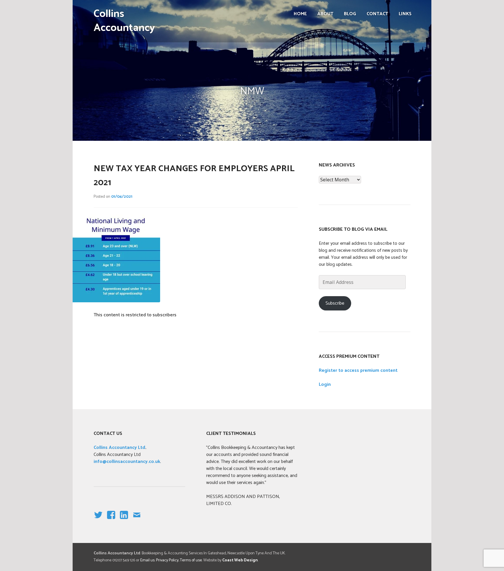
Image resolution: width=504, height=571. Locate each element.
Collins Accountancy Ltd (119, 448)
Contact (377, 14)
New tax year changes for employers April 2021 (194, 176)
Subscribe (335, 303)
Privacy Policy (167, 560)
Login (325, 384)
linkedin (124, 520)
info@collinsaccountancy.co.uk (127, 462)
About (325, 14)
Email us (147, 560)
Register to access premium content (358, 370)
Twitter (98, 520)
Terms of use (191, 560)
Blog (350, 14)
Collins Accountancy (124, 21)
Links (405, 14)
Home (300, 14)
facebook (109, 520)
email (136, 520)
